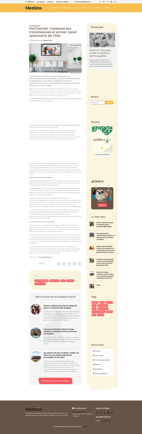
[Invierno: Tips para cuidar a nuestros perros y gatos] (102, 40)
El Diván (97, 351)
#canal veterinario (40, 284)
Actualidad (55, 8)
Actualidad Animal (34, 26)
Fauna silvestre (87, 8)
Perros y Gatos (67, 8)
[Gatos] (91, 286)
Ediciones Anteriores (102, 154)
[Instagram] (107, 1)
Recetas (97, 364)
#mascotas (109, 302)
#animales (95, 302)
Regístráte (30, 2)
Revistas (98, 8)
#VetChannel (70, 280)
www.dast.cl (85, 426)
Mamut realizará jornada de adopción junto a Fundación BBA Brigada (60, 306)
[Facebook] (100, 1)
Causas (77, 8)
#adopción (109, 311)
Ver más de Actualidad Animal (55, 381)
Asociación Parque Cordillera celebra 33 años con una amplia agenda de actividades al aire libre (61, 355)
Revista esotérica (100, 373)
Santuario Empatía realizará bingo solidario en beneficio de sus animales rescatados (60, 331)
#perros (102, 302)
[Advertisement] (71, 18)
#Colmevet (100, 315)
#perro (94, 308)
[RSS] (115, 1)
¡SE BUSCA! (97, 181)
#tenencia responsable (41, 280)
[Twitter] (103, 1)
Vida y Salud (98, 355)
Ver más (107, 8)
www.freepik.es (106, 421)
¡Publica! (102, 205)
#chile (63, 280)
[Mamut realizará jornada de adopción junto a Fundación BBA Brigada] (35, 309)
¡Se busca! (50, 2)
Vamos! (109, 102)
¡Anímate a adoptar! (62, 2)
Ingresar (42, 2)
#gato (93, 315)
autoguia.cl (98, 369)
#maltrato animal (102, 305)
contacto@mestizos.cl (84, 2)
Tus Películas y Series (102, 360)
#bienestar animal (54, 280)
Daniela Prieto (47, 40)
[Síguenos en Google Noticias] (44, 257)
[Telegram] (111, 1)
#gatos (94, 305)
